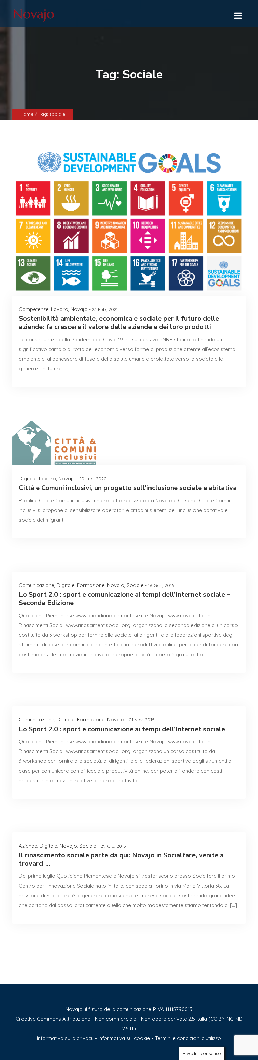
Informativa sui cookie (124, 1038)
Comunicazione (36, 585)
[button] (237, 14)
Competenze (34, 309)
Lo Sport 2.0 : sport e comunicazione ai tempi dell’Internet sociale (122, 729)
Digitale (28, 478)
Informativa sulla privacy (65, 1038)
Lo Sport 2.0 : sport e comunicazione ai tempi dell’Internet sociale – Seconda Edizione (124, 598)
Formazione (91, 585)
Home (27, 114)
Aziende (28, 845)
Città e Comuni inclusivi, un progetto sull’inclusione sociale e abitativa (128, 488)
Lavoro (59, 309)
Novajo (79, 309)
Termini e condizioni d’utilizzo (188, 1038)
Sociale (135, 585)
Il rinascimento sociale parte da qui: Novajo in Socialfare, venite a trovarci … (121, 859)
